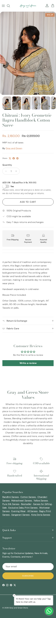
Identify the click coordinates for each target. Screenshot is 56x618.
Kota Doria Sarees (40, 514)
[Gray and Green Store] (28, 5)
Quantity (7, 164)
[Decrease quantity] (5, 171)
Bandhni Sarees (10, 497)
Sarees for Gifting (42, 504)
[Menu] (3, 6)
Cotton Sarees (28, 497)
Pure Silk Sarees (10, 504)
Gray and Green (14, 148)
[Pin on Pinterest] (17, 158)
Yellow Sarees (41, 500)
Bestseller (26, 504)
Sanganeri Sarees (20, 514)
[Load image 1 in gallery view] (28, 53)
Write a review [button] (28, 363)
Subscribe (28, 576)
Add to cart (28, 201)
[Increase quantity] (17, 171)
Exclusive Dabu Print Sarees (23, 507)
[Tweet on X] (10, 158)
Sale (4, 507)
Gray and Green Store (18, 608)
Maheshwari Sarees (22, 500)
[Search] (10, 6)
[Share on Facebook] (14, 158)
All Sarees (32, 511)
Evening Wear (18, 511)
